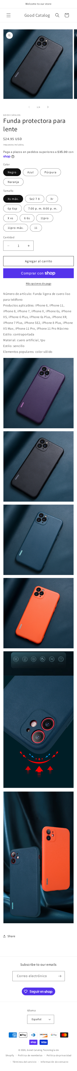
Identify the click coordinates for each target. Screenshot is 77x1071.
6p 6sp (12, 208)
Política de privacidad (59, 1055)
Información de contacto (54, 1061)
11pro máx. (16, 228)
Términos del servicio (25, 1061)
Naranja (13, 182)
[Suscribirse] (60, 976)
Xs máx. (13, 199)
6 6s (27, 218)
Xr (51, 199)
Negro (12, 172)
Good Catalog (34, 1049)
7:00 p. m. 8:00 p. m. (42, 208)
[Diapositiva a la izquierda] (29, 107)
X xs (10, 218)
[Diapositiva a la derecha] (48, 107)
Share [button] (11, 936)
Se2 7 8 (35, 199)
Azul (30, 172)
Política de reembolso (30, 1055)
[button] (8, 15)
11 (35, 228)
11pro (45, 218)
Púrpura (50, 172)
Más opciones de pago (38, 283)
